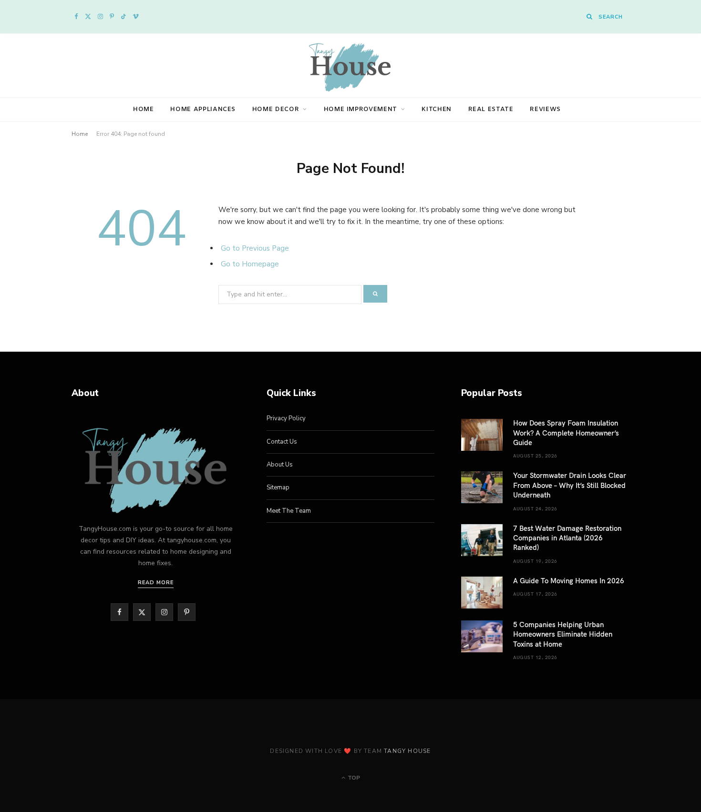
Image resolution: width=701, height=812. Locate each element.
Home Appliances (203, 109)
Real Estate (491, 109)
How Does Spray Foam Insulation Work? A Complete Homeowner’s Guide (566, 432)
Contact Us (282, 441)
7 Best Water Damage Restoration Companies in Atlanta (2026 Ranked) (567, 537)
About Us (280, 464)
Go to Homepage (250, 264)
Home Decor (275, 109)
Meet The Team (289, 511)
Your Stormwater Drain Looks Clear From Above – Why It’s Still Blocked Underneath (569, 484)
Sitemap (278, 487)
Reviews (545, 109)
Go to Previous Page (255, 248)
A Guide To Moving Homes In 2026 (568, 580)
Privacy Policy (286, 418)
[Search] (590, 16)
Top (353, 778)
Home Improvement (360, 109)
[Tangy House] (350, 65)
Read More (156, 582)
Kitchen (437, 109)
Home (143, 109)
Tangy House (407, 751)
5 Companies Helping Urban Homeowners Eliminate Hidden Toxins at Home (562, 634)
